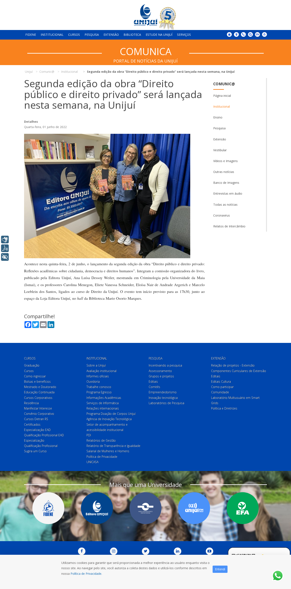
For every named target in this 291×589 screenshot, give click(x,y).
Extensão (111, 35)
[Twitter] (145, 551)
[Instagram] (113, 551)
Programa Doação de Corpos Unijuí (110, 414)
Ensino (217, 117)
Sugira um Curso (35, 451)
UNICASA (92, 462)
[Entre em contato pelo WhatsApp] (278, 576)
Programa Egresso (99, 392)
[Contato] (243, 34)
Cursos (74, 35)
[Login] (229, 34)
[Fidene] (48, 508)
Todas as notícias (225, 205)
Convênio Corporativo (39, 414)
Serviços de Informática (102, 403)
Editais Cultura (221, 381)
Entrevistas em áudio (227, 193)
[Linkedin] (177, 551)
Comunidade (220, 392)
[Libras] (5, 239)
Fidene (30, 35)
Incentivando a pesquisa (165, 365)
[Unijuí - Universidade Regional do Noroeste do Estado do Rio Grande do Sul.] (145, 15)
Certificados (32, 424)
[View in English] (257, 35)
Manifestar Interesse (38, 408)
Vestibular (220, 150)
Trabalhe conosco (98, 387)
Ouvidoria (93, 381)
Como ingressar (35, 376)
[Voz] (5, 248)
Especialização (34, 440)
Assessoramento (160, 371)
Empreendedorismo (163, 392)
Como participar (222, 387)
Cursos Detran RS (36, 419)
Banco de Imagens (226, 183)
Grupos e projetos (161, 376)
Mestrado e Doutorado (40, 387)
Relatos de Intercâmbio (229, 226)
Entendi (220, 569)
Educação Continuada (39, 392)
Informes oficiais (97, 376)
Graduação (31, 365)
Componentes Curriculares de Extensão (238, 371)
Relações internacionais (102, 408)
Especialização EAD (37, 430)
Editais (153, 381)
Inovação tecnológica (163, 398)
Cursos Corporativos (38, 398)
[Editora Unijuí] (97, 508)
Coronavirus (221, 215)
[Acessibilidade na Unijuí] (264, 34)
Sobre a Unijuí (96, 365)
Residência (31, 403)
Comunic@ (224, 83)
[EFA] (243, 508)
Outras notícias (223, 172)
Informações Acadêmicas (103, 398)
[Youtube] (209, 551)
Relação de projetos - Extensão (233, 365)
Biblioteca (132, 35)
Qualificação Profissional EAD (44, 435)
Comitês (154, 387)
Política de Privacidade (101, 457)
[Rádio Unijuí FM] (194, 508)
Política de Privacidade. (86, 574)
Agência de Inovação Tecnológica (109, 419)
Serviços (184, 35)
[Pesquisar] (250, 34)
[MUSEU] (145, 508)
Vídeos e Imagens (225, 161)
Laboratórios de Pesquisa (166, 403)
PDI (88, 435)
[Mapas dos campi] (236, 34)
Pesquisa (92, 35)
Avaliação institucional (101, 371)
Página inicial (222, 96)
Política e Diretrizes (224, 408)
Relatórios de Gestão (101, 440)
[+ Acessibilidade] (5, 257)
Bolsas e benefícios (37, 381)
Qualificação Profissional (41, 446)
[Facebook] (81, 551)
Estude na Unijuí (159, 35)
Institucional (52, 35)
